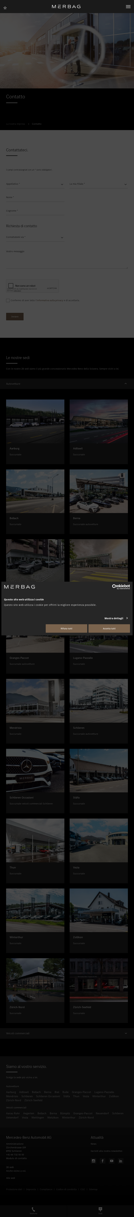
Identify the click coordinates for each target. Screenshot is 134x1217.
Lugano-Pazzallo (104, 1092)
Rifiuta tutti (66, 628)
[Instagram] (93, 1161)
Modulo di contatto (16, 1158)
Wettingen (37, 1117)
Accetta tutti (109, 628)
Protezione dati (14, 1189)
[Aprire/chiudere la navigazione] (128, 6)
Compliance (46, 1189)
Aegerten (28, 1113)
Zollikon (114, 1096)
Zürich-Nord (13, 1100)
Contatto (37, 124)
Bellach (36, 1092)
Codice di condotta (66, 1189)
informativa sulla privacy (50, 300)
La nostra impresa (15, 124)
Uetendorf (12, 1117)
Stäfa (66, 1096)
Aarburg (11, 1092)
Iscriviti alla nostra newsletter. (107, 1151)
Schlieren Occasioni (48, 1096)
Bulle (65, 1092)
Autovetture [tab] (13, 384)
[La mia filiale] (6, 7)
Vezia (86, 1096)
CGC (82, 1189)
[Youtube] (111, 1161)
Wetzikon (53, 1117)
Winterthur (99, 1096)
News (93, 1144)
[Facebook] (102, 1161)
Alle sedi (10, 1178)
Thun (76, 1096)
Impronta (31, 1189)
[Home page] (67, 6)
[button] (67, 384)
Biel (57, 1092)
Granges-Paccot (81, 1092)
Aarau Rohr (13, 1113)
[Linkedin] (121, 1161)
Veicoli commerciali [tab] (17, 1033)
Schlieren (27, 1096)
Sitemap (93, 1189)
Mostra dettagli (114, 618)
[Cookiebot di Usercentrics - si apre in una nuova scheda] (114, 586)
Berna (47, 1092)
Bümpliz (65, 1113)
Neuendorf (102, 1113)
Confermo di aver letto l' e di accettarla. (45, 300)
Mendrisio (12, 1096)
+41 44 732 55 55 (15, 1154)
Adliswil (24, 1092)
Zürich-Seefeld (33, 1100)
